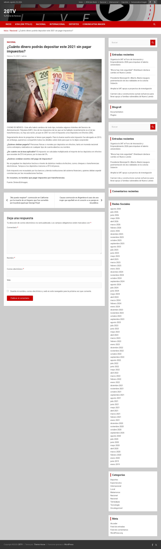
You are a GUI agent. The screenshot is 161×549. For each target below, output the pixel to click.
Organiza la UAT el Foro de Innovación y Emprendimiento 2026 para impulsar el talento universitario (129, 62)
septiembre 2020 (117, 433)
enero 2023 (115, 344)
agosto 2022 (115, 360)
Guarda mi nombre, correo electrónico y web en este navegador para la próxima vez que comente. (50, 291)
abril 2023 (114, 335)
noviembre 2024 (117, 275)
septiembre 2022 (117, 357)
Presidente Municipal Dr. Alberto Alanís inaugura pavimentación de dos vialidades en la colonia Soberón (130, 80)
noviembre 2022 (117, 351)
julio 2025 (114, 250)
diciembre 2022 (116, 347)
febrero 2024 (115, 303)
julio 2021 (114, 401)
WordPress (68, 544)
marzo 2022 (115, 376)
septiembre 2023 (117, 319)
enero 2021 (115, 420)
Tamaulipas (115, 502)
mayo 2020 (115, 445)
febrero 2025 (115, 265)
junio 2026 (114, 215)
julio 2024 (114, 288)
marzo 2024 (115, 300)
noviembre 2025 (117, 237)
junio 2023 (114, 329)
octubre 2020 (115, 430)
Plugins (113, 115)
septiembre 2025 (117, 243)
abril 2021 (114, 411)
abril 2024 (114, 297)
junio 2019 (114, 461)
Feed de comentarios (119, 530)
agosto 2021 (115, 398)
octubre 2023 (115, 316)
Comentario (12, 227)
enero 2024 (115, 306)
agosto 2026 (115, 209)
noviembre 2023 (117, 313)
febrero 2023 (115, 341)
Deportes (124, 2)
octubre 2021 (115, 392)
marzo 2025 (115, 262)
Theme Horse (39, 544)
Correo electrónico (15, 269)
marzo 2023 (115, 338)
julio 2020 (114, 439)
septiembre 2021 (117, 395)
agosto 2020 (115, 436)
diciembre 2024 (116, 272)
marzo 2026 (115, 224)
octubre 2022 (115, 354)
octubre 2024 (115, 278)
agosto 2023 (115, 322)
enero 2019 (115, 464)
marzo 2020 (115, 452)
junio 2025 (114, 253)
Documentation (116, 112)
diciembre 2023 (116, 310)
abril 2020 (114, 448)
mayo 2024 (115, 294)
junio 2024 (114, 291)
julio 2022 (114, 363)
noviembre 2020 (117, 426)
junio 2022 (114, 366)
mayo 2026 (115, 218)
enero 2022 (115, 382)
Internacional (113, 2)
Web (9, 280)
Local (112, 489)
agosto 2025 (115, 247)
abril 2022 (114, 373)
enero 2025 (115, 269)
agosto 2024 (115, 284)
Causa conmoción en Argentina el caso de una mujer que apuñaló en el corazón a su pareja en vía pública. (78, 200)
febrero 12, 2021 (13, 56)
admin (24, 56)
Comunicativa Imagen (139, 2)
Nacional (103, 2)
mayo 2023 (115, 332)
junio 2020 (114, 442)
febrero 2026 (115, 228)
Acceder (113, 523)
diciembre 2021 (116, 385)
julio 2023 (114, 325)
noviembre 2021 (117, 388)
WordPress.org (116, 533)
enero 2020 (115, 458)
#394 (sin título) (91, 2)
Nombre (11, 258)
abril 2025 (114, 259)
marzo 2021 (115, 414)
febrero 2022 (115, 379)
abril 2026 (114, 221)
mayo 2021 (115, 407)
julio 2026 (114, 212)
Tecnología (114, 505)
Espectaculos (116, 483)
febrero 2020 (115, 455)
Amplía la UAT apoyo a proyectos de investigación (131, 88)
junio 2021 (114, 404)
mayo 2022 (115, 370)
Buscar (152, 42)
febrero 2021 (115, 417)
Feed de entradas (117, 527)
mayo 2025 (115, 256)
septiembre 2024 (117, 281)
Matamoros (115, 492)
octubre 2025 (115, 240)
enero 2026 (115, 231)
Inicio (81, 2)
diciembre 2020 (116, 423)
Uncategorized (116, 508)
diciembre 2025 (116, 234)
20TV (10, 11)
